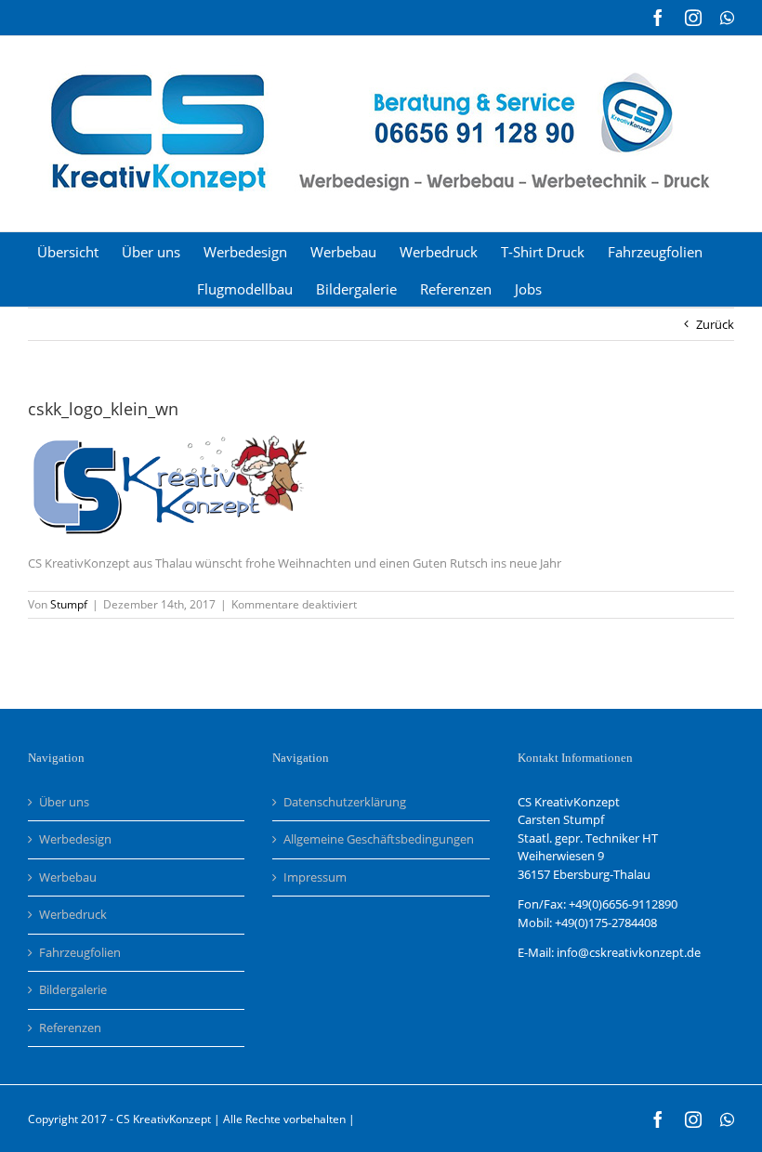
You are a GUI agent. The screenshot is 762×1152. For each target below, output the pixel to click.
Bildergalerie (73, 989)
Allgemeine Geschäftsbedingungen (378, 839)
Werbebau (68, 877)
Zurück (715, 324)
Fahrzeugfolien (80, 952)
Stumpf (68, 604)
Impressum (315, 877)
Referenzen (70, 1027)
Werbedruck (73, 914)
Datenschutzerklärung (344, 801)
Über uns (64, 801)
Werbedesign (75, 839)
